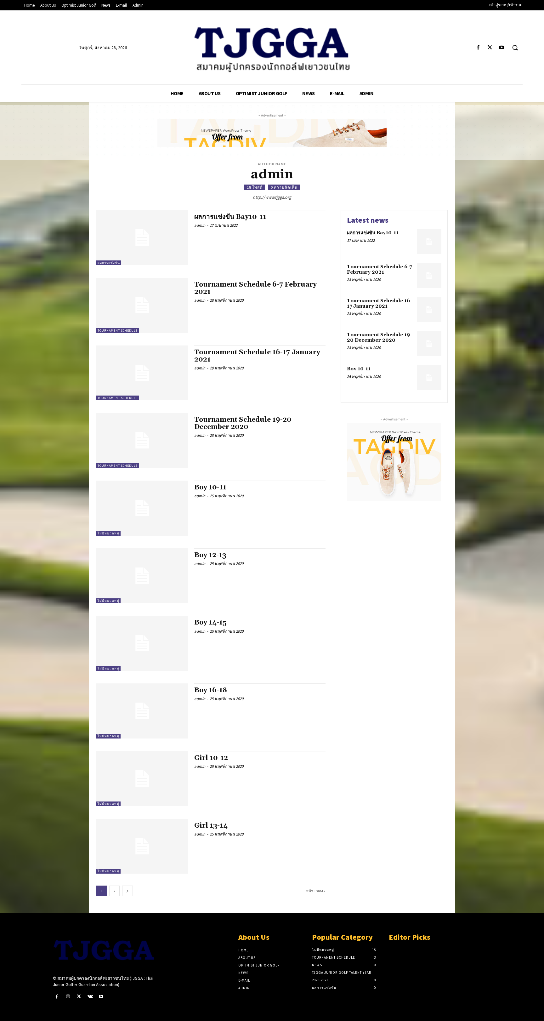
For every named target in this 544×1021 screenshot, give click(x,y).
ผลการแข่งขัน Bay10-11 (230, 217)
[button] (515, 47)
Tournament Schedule (118, 330)
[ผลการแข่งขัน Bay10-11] (142, 237)
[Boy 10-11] (142, 508)
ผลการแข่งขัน (109, 263)
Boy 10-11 (210, 487)
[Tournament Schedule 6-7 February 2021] (142, 305)
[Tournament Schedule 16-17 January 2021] (142, 373)
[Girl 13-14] (142, 846)
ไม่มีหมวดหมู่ (108, 533)
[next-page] (127, 891)
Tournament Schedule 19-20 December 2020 (243, 423)
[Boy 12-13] (142, 575)
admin (199, 225)
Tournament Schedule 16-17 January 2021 (257, 356)
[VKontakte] (90, 997)
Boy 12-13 (210, 555)
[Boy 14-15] (142, 643)
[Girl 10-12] (142, 778)
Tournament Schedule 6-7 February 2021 (255, 288)
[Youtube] (501, 47)
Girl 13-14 (211, 826)
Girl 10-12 (211, 758)
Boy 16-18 (210, 690)
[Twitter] (490, 47)
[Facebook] (478, 47)
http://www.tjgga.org (272, 197)
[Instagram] (68, 997)
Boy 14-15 (210, 623)
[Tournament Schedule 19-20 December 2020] (142, 440)
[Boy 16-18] (142, 711)
